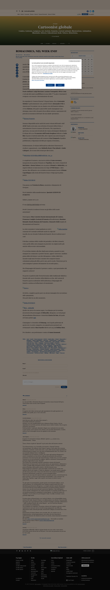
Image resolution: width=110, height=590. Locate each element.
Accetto (60, 85)
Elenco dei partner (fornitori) (38, 80)
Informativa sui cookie (48, 73)
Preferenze (50, 85)
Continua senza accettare (74, 61)
